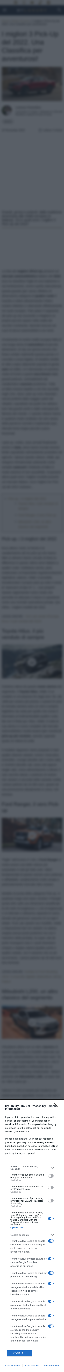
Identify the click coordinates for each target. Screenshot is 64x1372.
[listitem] (32, 1167)
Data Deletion (12, 1365)
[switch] (51, 1176)
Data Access (32, 1365)
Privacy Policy (51, 1365)
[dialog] (32, 1236)
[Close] (57, 1106)
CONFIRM (19, 1353)
